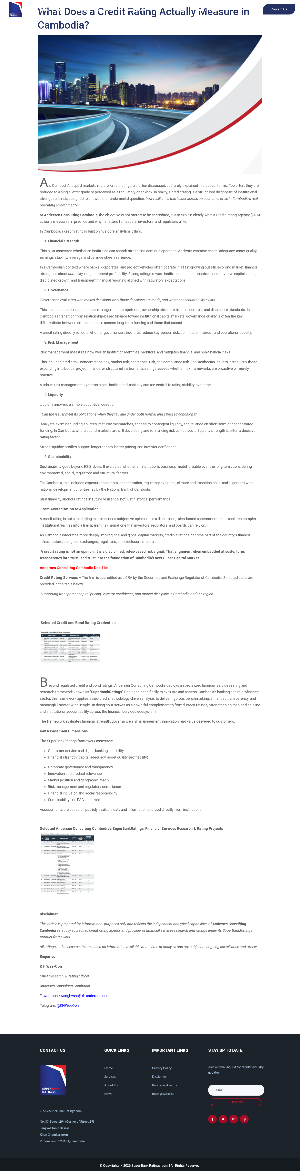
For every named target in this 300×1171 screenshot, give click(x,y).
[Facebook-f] (212, 1119)
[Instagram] (233, 1119)
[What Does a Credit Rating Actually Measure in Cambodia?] (150, 104)
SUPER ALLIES (136, 9)
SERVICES (62, 9)
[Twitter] (223, 1119)
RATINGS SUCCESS (205, 9)
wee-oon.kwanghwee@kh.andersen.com (76, 996)
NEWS (158, 9)
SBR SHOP (84, 9)
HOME (45, 9)
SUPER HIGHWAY (108, 9)
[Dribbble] (244, 1119)
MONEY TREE (177, 9)
